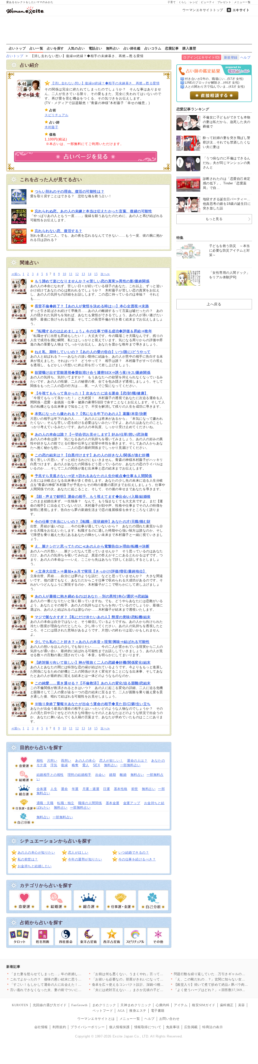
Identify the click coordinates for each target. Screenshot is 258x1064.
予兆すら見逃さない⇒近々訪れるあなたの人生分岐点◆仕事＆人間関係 (93, 476)
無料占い (113, 48)
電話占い (95, 48)
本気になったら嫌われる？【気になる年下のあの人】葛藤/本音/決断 (91, 414)
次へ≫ (105, 274)
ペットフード (102, 1010)
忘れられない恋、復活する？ (58, 231)
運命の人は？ (137, 760)
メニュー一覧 (242, 2)
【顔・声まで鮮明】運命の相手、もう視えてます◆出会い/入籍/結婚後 (93, 496)
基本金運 (112, 803)
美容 (241, 1005)
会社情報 (41, 1027)
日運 (106, 789)
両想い (66, 760)
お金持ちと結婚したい (35, 866)
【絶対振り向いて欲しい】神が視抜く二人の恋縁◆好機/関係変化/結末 (93, 662)
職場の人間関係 (90, 803)
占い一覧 (36, 48)
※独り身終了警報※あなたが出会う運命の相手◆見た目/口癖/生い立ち (93, 704)
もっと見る (214, 219)
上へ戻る (214, 304)
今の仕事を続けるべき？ (137, 859)
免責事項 (173, 1027)
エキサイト (241, 10)
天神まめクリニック (135, 1005)
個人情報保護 (119, 1027)
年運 (75, 789)
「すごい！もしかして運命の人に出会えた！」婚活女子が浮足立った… (64, 984)
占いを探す (55, 48)
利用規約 (59, 1027)
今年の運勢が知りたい (85, 859)
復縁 (64, 765)
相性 (40, 760)
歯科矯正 (227, 1005)
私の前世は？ (28, 859)
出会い (100, 775)
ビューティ (208, 2)
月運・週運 (91, 789)
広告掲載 (191, 1027)
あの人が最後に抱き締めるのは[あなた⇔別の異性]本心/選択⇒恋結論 (92, 596)
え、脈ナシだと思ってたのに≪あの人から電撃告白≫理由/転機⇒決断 (92, 546)
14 (89, 274)
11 (70, 274)
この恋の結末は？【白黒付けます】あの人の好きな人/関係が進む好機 (92, 455)
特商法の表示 (212, 1027)
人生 (53, 789)
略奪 (75, 765)
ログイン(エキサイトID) (201, 57)
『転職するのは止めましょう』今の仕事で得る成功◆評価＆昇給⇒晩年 (93, 331)
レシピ (194, 2)
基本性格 (120, 789)
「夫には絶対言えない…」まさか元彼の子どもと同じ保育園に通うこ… (146, 990)
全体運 (42, 789)
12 (77, 274)
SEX (96, 765)
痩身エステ (137, 1010)
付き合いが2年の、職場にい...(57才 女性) (214, 79)
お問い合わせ (169, 1019)
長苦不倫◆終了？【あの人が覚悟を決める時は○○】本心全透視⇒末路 (92, 306)
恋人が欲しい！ (111, 760)
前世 (134, 789)
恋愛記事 (172, 48)
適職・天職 (45, 803)
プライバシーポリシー (88, 1027)
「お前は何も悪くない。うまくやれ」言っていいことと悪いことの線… (146, 974)
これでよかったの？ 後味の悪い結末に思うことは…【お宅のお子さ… (64, 979)
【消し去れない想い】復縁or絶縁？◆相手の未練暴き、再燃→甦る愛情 (105, 83)
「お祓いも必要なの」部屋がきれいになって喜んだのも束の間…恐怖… (146, 979)
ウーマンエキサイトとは (96, 1019)
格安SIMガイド (203, 1005)
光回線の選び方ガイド (50, 1005)
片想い (52, 760)
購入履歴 (189, 48)
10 (64, 274)
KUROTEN (20, 1005)
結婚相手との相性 (50, 775)
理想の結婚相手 (79, 775)
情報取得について (148, 1027)
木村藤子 (51, 127)
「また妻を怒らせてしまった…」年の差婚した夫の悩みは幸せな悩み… (64, 974)
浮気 (53, 765)
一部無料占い (130, 765)
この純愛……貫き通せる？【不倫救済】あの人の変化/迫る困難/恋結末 (93, 683)
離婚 (123, 775)
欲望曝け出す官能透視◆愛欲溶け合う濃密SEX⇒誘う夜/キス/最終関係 (93, 372)
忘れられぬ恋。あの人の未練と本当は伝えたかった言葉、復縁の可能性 (93, 211)
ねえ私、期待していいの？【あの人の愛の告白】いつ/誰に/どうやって (93, 352)
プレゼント (224, 2)
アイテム (180, 1005)
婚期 (112, 775)
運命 (64, 789)
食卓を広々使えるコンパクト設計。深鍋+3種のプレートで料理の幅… (145, 984)
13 (83, 274)
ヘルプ (245, 57)
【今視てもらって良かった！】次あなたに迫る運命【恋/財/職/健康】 (91, 393)
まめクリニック (104, 1005)
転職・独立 (65, 803)
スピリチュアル (57, 115)
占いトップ (17, 48)
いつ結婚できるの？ (133, 852)
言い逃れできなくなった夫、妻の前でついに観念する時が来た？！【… (64, 990)
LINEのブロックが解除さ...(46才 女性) (212, 82)
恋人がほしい (78, 852)
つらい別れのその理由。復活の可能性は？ (70, 191)
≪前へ (16, 274)
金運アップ (131, 803)
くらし (183, 2)
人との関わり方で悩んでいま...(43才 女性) (215, 86)
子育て (172, 2)
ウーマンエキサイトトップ (202, 10)
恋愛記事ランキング (192, 109)
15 (96, 274)
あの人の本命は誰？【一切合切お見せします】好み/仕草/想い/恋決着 (91, 434)
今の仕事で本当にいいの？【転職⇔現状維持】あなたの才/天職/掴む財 (93, 521)
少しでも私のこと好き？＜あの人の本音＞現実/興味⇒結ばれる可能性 (92, 642)
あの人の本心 (85, 760)
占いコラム (153, 48)
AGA (121, 1010)
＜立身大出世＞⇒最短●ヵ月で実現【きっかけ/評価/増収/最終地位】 (91, 571)
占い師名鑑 (132, 48)
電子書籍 (158, 1010)
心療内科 (162, 1005)
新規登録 (231, 57)
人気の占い (76, 48)
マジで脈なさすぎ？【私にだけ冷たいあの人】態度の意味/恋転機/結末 (93, 617)
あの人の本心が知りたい (36, 852)
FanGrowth (79, 1005)
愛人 (85, 765)
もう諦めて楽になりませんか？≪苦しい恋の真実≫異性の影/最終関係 (92, 281)
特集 (180, 238)
